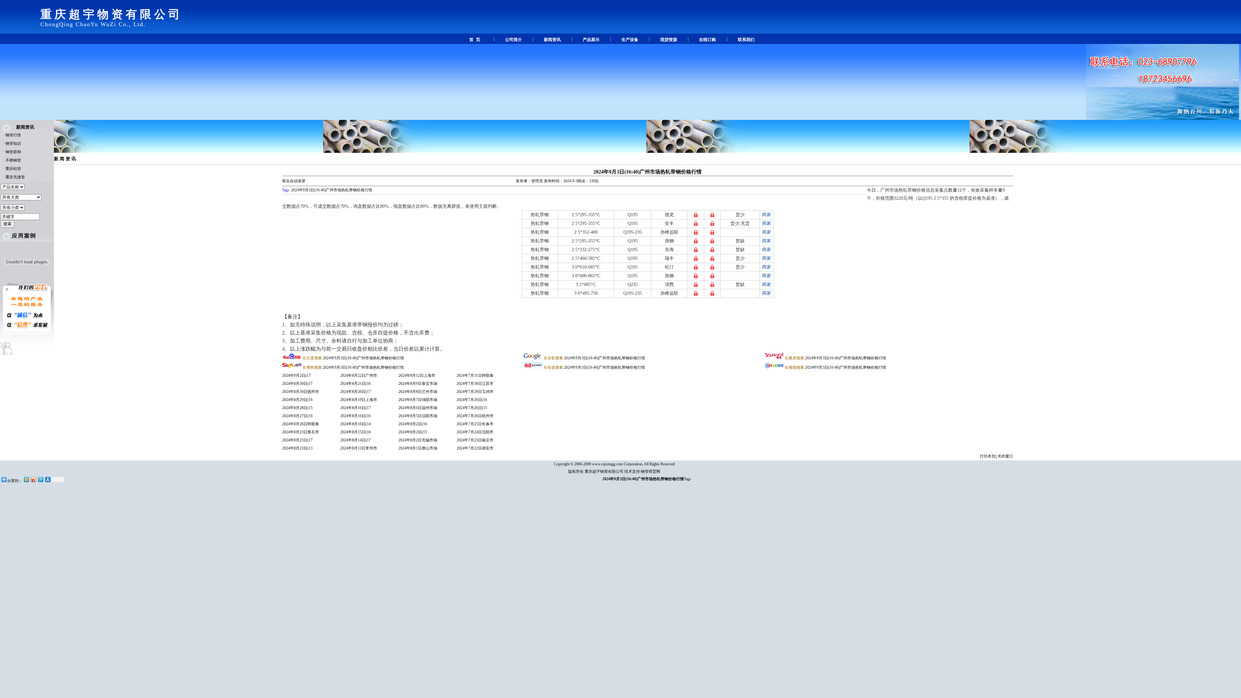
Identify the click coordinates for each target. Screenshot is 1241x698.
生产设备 (629, 39)
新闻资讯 (552, 39)
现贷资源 (668, 39)
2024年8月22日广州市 (358, 375)
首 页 (474, 39)
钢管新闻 (13, 152)
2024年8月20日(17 (355, 391)
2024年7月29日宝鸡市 (475, 391)
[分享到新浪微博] (33, 479)
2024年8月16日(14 (355, 424)
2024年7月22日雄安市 (475, 448)
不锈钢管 (13, 160)
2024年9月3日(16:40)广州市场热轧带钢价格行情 (647, 171)
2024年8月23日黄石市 (300, 432)
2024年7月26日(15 (472, 408)
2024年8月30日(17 (297, 383)
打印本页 (987, 456)
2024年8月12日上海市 (416, 375)
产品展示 (591, 39)
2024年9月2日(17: (297, 375)
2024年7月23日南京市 (475, 440)
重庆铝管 (13, 168)
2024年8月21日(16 (355, 383)
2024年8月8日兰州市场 (417, 391)
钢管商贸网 (650, 471)
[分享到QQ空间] (26, 479)
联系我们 (746, 39)
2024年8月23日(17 (297, 440)
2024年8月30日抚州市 (300, 391)
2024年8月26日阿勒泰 (300, 424)
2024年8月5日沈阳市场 (417, 416)
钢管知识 (13, 143)
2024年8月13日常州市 (358, 448)
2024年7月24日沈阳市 (475, 432)
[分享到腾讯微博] (40, 479)
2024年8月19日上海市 (358, 399)
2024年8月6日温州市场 (417, 408)
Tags (687, 479)
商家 (766, 214)
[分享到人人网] (47, 479)
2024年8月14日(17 (355, 440)
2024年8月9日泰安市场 (417, 383)
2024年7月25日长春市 (475, 424)
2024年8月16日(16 (355, 416)
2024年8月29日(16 (297, 399)
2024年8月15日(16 (355, 432)
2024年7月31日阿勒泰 (475, 375)
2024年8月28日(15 (297, 408)
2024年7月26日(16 (472, 399)
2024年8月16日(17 (355, 408)
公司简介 (513, 39)
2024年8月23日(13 (297, 448)
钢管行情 (13, 135)
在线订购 (707, 39)
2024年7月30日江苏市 (475, 383)
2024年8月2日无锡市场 (417, 440)
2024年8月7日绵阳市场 (417, 399)
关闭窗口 (1005, 456)
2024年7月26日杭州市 (475, 416)
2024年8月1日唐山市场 (417, 448)
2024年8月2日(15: (413, 432)
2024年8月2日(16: (413, 424)
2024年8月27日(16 (297, 416)
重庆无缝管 (15, 177)
